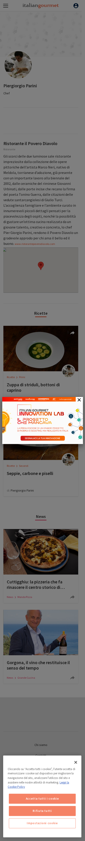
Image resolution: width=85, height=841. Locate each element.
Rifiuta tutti (42, 811)
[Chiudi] (76, 762)
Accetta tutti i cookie (42, 799)
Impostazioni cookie (42, 823)
